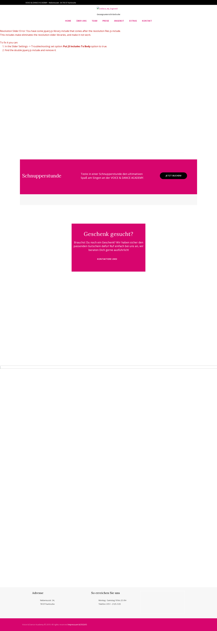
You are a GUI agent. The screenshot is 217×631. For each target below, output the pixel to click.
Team (94, 20)
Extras (133, 20)
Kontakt (147, 20)
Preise (105, 20)
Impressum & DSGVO (77, 624)
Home (68, 20)
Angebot (119, 20)
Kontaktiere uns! (107, 259)
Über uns (81, 20)
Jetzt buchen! (173, 175)
